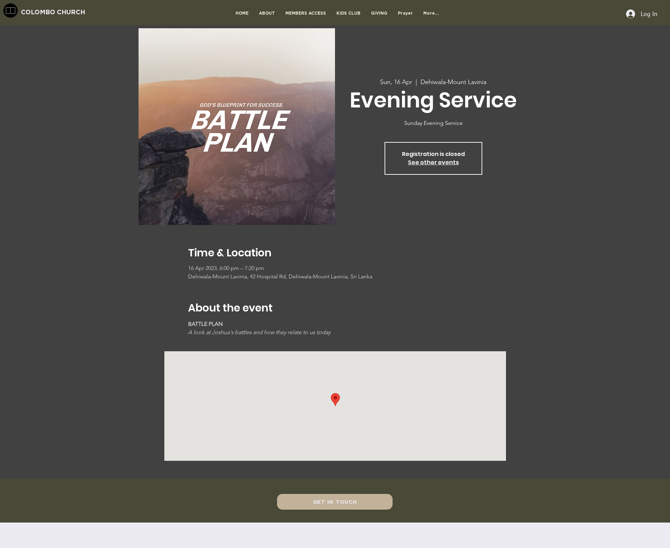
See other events (433, 162)
